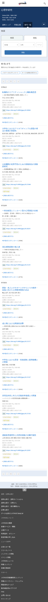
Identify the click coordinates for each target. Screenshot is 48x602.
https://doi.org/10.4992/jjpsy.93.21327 (18, 377)
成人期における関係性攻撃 (13, 323)
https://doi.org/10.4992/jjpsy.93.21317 (18, 341)
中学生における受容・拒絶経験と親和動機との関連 (20, 361)
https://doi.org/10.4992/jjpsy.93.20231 (18, 229)
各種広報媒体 (5, 568)
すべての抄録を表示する (29, 72)
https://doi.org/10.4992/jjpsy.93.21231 (18, 265)
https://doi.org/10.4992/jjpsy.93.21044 (18, 184)
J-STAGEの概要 (6, 523)
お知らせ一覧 (5, 547)
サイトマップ (5, 599)
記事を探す (5, 510)
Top (24, 489)
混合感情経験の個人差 (11, 247)
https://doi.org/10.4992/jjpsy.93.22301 (18, 450)
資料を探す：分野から (9, 503)
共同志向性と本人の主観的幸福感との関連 (19, 395)
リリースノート (6, 550)
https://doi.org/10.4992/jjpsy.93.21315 (18, 305)
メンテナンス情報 (7, 554)
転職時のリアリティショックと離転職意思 (19, 92)
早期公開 (17, 25)
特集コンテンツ (6, 564)
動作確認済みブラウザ (9, 588)
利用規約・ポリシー (8, 534)
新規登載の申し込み (8, 537)
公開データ (5, 530)
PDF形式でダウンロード (10, 122)
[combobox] (11, 45)
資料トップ (6, 25)
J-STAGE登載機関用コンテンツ (12, 577)
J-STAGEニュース (7, 561)
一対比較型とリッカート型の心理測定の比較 (20, 210)
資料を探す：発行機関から (10, 506)
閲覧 (35, 38)
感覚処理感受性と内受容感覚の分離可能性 (19, 435)
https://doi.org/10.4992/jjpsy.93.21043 (18, 146)
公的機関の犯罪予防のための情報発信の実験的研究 (20, 165)
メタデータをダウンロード (10, 72)
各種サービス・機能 (8, 526)
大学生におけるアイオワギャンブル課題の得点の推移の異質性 (20, 129)
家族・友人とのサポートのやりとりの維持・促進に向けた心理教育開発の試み (20, 288)
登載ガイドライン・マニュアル (12, 581)
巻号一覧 (27, 25)
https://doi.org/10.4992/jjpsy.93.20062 (18, 110)
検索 (12, 38)
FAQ (2, 592)
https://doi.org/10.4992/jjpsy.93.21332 (18, 414)
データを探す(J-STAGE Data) (11, 513)
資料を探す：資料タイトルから (12, 499)
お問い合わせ (5, 595)
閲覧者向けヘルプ (7, 585)
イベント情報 (5, 557)
